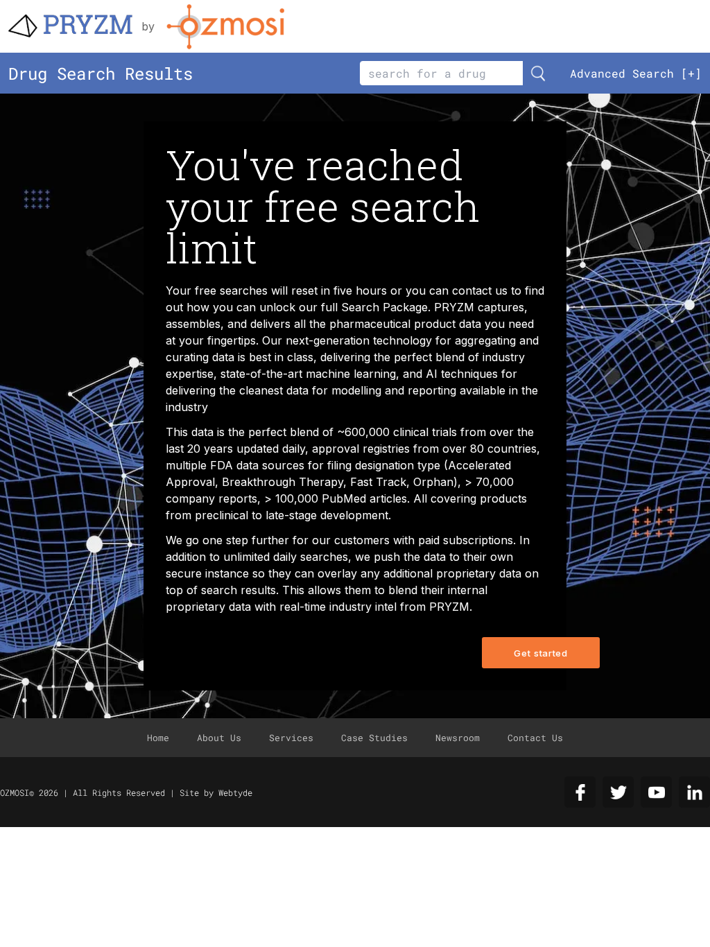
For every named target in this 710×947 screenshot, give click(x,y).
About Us (219, 737)
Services (291, 737)
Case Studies (374, 737)
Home (158, 737)
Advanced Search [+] (636, 73)
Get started (540, 653)
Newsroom (457, 737)
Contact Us (535, 737)
